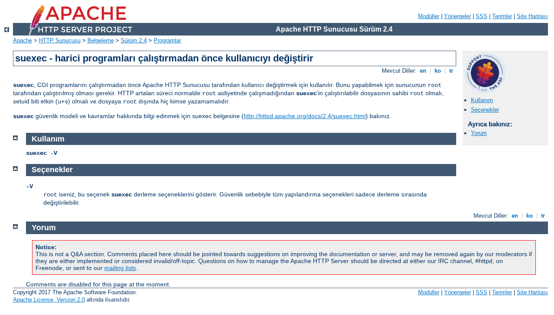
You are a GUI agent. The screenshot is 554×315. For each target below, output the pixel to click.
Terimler (502, 16)
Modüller (428, 16)
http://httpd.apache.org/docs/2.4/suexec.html (305, 115)
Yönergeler (457, 16)
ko (438, 71)
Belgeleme (100, 40)
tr (451, 71)
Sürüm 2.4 (134, 40)
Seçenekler (485, 109)
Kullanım (482, 100)
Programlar (167, 40)
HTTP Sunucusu (60, 40)
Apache (22, 40)
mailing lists (120, 267)
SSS (481, 16)
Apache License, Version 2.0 (49, 299)
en (423, 71)
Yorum (479, 133)
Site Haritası (532, 16)
